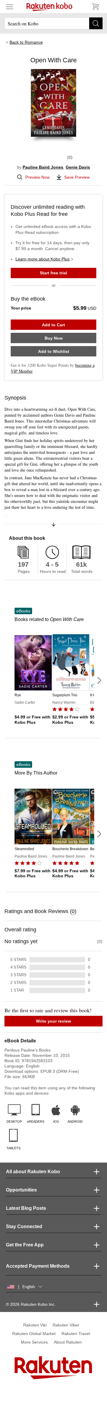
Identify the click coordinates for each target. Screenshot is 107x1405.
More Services (34, 1342)
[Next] (99, 680)
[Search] (96, 23)
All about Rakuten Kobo (33, 1171)
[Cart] (95, 6)
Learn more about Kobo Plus (42, 259)
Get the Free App (25, 1244)
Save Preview (77, 177)
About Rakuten (68, 1342)
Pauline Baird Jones (43, 167)
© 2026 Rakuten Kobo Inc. (31, 1304)
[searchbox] (53, 23)
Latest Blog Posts (26, 1208)
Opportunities (21, 1189)
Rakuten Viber (66, 1325)
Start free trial (53, 272)
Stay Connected (24, 1226)
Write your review (53, 1021)
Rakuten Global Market (34, 1333)
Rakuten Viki (35, 1325)
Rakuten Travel (76, 1333)
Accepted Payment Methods (38, 1266)
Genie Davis (78, 167)
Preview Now (37, 177)
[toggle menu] (9, 6)
